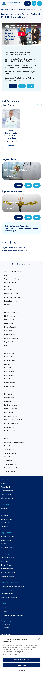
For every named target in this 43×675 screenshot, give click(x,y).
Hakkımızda (4, 483)
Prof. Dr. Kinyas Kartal (11, 132)
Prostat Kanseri (9, 427)
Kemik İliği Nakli (9, 357)
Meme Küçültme (9, 375)
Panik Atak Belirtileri (10, 416)
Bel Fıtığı (7, 286)
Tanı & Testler (5, 544)
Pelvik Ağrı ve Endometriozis (13, 420)
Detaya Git (9, 208)
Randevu (12, 145)
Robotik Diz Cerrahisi (11, 423)
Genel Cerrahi (9, 136)
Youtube (7, 634)
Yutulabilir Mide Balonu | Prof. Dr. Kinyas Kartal (20, 73)
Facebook (7, 625)
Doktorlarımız (5, 508)
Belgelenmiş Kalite (7, 490)
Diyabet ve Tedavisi (11, 312)
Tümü (13, 86)
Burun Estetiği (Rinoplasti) (12, 297)
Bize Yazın (4, 607)
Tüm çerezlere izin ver (21, 660)
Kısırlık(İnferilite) (9, 360)
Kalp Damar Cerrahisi (11, 342)
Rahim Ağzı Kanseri (10, 409)
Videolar (13, 10)
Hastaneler (4, 515)
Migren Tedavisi (9, 382)
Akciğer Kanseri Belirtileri (12, 271)
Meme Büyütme (9, 371)
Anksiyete (7, 275)
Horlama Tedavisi (10, 327)
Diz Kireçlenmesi (9, 316)
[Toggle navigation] (39, 3)
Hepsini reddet (21, 665)
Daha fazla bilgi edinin (10, 654)
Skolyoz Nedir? (9, 449)
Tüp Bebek (8, 460)
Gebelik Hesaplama (7, 593)
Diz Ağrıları (7, 304)
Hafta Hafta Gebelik (7, 547)
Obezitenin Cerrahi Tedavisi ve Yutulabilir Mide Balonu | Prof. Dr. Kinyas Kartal (20, 66)
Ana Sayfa (4, 10)
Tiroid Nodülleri (9, 457)
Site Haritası (4, 526)
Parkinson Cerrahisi (10, 405)
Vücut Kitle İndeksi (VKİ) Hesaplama (12, 586)
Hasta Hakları (5, 561)
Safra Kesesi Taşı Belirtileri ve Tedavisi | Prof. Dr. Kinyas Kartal (20, 79)
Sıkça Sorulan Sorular (8, 572)
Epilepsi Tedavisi (10, 320)
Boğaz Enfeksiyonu (10, 301)
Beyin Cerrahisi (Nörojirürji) (13, 279)
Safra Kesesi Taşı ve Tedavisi (16, 170)
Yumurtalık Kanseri (10, 464)
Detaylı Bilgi (11, 142)
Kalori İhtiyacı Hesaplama (9, 597)
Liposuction (8, 364)
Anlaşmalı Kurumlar (7, 498)
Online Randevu (6, 523)
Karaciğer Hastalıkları (11, 338)
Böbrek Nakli (8, 290)
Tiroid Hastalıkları (10, 453)
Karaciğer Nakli (9, 353)
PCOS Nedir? (8, 412)
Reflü (6, 438)
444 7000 (7, 612)
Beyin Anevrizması (10, 282)
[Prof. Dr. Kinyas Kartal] (11, 118)
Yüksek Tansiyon (10, 471)
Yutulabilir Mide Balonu (11, 468)
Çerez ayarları (21, 670)
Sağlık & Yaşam (6, 540)
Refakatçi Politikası (7, 569)
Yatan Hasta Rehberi (7, 558)
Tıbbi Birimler (5, 512)
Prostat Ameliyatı (9, 334)
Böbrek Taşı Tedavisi (11, 293)
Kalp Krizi (7, 345)
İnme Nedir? (8, 331)
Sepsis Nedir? (9, 446)
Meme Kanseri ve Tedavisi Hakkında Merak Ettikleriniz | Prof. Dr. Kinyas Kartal (21, 60)
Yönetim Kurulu (5, 487)
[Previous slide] (22, 86)
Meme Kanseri (9, 379)
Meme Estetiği (9, 368)
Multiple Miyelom (9, 386)
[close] (39, 639)
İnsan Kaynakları (6, 494)
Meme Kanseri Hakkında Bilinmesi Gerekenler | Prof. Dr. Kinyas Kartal (18, 54)
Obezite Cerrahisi (12, 202)
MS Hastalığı (8, 394)
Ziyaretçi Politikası (7, 565)
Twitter (6, 627)
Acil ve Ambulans (6, 519)
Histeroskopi (8, 323)
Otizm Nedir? (8, 401)
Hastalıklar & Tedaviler (8, 536)
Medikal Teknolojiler (7, 576)
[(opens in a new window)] (9, 242)
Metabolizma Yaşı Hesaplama (10, 590)
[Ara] (34, 3)
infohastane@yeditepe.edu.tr (13, 615)
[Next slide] (30, 86)
